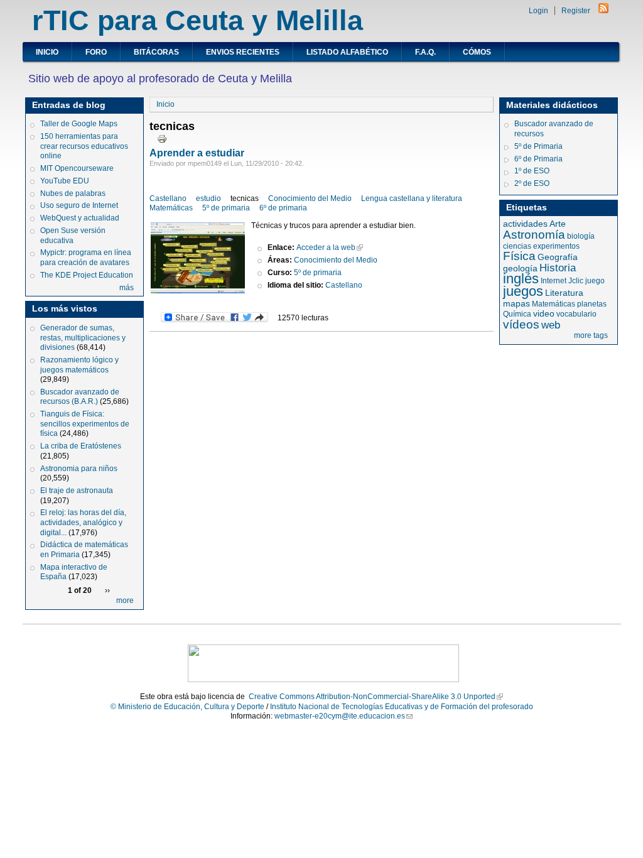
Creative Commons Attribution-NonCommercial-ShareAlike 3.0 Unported (372, 696)
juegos (523, 291)
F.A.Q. (425, 52)
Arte (557, 224)
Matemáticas (171, 208)
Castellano (167, 198)
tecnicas (244, 198)
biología (581, 236)
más (126, 287)
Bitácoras (156, 52)
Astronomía (534, 234)
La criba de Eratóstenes (80, 446)
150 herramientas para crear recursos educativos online (84, 146)
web (550, 325)
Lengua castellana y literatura (411, 198)
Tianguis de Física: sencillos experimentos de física (84, 424)
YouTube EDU (64, 180)
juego (595, 280)
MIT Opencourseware (77, 168)
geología (520, 268)
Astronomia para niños (78, 468)
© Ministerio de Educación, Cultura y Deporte (187, 706)
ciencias (517, 246)
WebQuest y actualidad (79, 218)
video (543, 313)
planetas (592, 304)
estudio (208, 198)
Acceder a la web (325, 247)
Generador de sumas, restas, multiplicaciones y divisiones (83, 337)
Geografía (558, 257)
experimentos (556, 246)
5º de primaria (226, 208)
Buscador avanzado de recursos (553, 128)
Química (517, 314)
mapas (516, 303)
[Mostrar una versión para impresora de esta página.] (162, 138)
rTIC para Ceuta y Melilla (197, 20)
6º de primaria (283, 208)
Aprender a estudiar (196, 153)
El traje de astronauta (76, 490)
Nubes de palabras (72, 193)
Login (538, 10)
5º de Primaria (538, 146)
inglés (521, 278)
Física (519, 256)
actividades (525, 224)
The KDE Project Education (86, 275)
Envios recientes (242, 52)
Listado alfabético (347, 52)
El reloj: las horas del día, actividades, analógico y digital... (83, 522)
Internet (553, 280)
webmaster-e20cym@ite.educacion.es (339, 716)
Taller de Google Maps (78, 123)
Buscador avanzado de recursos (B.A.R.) (79, 397)
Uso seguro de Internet (79, 205)
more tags (591, 335)
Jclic (575, 280)
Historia (557, 268)
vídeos (521, 324)
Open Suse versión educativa (72, 235)
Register (575, 10)
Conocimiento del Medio (310, 198)
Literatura (564, 293)
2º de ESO (531, 183)
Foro (96, 52)
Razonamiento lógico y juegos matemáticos (79, 365)
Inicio (47, 52)
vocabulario (576, 314)
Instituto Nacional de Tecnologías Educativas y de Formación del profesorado (401, 706)
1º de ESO (531, 170)
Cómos (477, 52)
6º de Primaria (538, 159)
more (125, 600)
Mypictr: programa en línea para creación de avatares (85, 257)
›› (107, 590)
